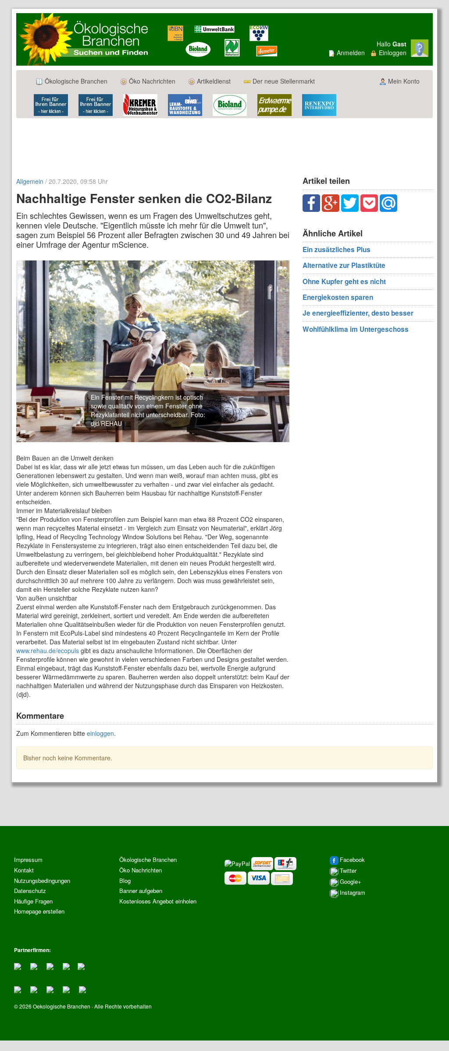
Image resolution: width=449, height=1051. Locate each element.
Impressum (28, 859)
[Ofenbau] (140, 104)
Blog (125, 880)
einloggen (100, 733)
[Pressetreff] (33, 988)
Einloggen (392, 52)
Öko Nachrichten (151, 81)
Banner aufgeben (140, 890)
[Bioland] (229, 104)
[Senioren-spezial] (49, 988)
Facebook (352, 860)
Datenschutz (30, 890)
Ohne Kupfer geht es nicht (344, 281)
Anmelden (351, 52)
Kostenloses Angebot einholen (157, 901)
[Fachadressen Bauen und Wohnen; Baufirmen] (49, 965)
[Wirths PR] (66, 988)
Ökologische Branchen (75, 81)
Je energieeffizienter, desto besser (358, 313)
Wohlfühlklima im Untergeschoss (356, 329)
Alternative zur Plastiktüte (344, 265)
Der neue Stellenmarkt (283, 81)
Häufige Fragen (33, 901)
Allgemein (29, 181)
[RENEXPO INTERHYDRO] (319, 104)
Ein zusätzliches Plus (337, 249)
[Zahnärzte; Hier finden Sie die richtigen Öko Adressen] (33, 965)
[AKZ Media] (82, 988)
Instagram (352, 893)
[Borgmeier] (66, 965)
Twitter (348, 871)
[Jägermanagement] (81, 965)
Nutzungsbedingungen (42, 880)
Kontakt (24, 870)
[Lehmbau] (185, 104)
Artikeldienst (213, 81)
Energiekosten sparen (338, 297)
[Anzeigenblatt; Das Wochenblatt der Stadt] (17, 965)
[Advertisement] (224, 146)
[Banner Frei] (50, 104)
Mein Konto (403, 81)
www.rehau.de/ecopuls (47, 650)
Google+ (350, 882)
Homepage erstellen (39, 911)
